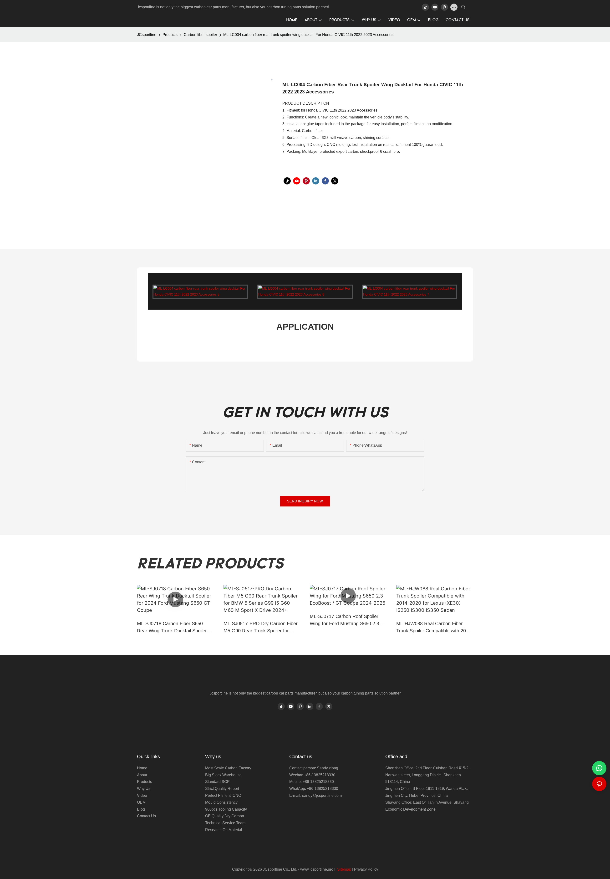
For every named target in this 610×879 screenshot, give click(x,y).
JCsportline (146, 35)
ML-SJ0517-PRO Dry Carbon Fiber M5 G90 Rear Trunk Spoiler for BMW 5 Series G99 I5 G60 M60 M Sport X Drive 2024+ (261, 627)
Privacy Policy (366, 869)
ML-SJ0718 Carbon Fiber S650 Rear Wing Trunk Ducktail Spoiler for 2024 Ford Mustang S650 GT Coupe (172, 627)
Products (170, 35)
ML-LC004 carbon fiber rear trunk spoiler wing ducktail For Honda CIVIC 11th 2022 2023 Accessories (308, 35)
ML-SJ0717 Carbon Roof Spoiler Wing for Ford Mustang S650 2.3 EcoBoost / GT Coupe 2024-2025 (345, 620)
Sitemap (343, 869)
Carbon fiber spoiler (200, 35)
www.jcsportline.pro (316, 869)
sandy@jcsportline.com (322, 795)
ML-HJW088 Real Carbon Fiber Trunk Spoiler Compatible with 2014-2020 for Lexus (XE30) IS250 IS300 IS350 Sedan (434, 627)
